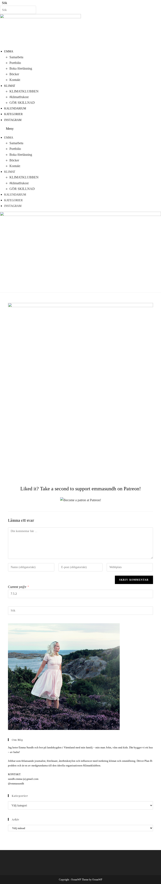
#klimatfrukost (19, 97)
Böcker (14, 74)
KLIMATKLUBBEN (24, 91)
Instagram (12, 120)
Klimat (9, 85)
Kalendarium (15, 108)
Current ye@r (18, 587)
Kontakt (14, 80)
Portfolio (15, 63)
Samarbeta (16, 57)
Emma (8, 51)
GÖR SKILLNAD (22, 102)
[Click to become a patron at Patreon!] (80, 500)
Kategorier (13, 114)
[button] (80, 128)
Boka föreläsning (20, 68)
